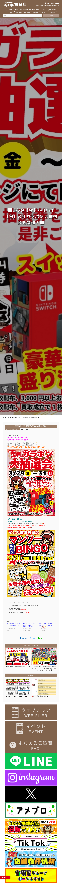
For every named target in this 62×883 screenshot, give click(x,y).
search (51, 15)
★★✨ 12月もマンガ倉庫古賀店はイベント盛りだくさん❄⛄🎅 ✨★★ (45, 625)
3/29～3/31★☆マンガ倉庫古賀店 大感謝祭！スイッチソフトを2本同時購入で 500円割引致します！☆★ (44, 668)
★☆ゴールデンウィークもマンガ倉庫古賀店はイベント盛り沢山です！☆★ (30, 625)
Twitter (33, 638)
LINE (40, 638)
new (6, 429)
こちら (23, 609)
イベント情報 (11, 429)
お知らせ (17, 429)
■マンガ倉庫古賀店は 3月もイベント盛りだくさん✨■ (13, 625)
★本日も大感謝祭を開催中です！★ (20, 666)
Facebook (24, 638)
